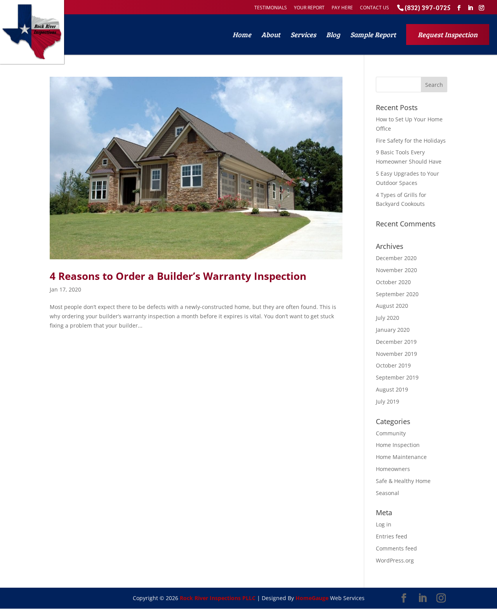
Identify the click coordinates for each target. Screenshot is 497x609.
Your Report (309, 7)
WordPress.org (395, 560)
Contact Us (374, 7)
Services (303, 34)
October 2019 (393, 365)
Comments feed (396, 548)
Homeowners (393, 469)
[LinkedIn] (470, 8)
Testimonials (270, 7)
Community (391, 433)
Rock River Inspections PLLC (217, 598)
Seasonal (387, 493)
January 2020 (393, 329)
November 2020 (396, 270)
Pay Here (342, 7)
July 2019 (387, 401)
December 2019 (396, 341)
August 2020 (392, 305)
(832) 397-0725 (427, 7)
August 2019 (392, 389)
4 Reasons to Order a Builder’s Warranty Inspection (178, 276)
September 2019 (397, 377)
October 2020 (393, 282)
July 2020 (387, 317)
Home (242, 34)
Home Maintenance (401, 457)
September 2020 (397, 294)
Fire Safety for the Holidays (411, 140)
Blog (333, 34)
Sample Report (373, 34)
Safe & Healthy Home (403, 481)
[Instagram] (481, 8)
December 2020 (396, 258)
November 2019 (396, 353)
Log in (383, 524)
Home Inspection (398, 445)
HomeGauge (311, 598)
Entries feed (391, 536)
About (270, 34)
